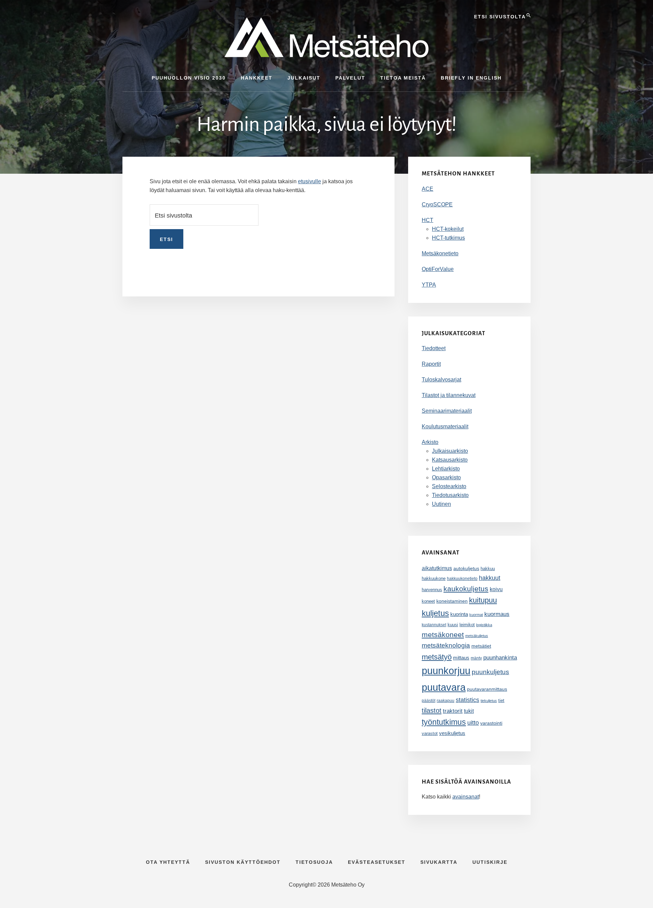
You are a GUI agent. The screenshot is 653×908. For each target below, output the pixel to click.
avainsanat (465, 797)
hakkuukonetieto (462, 578)
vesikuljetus (452, 733)
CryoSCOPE (437, 204)
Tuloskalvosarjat (441, 379)
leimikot (467, 624)
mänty (476, 658)
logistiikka (484, 625)
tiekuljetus (489, 701)
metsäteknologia (446, 645)
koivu (496, 589)
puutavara (444, 687)
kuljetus (435, 613)
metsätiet (481, 646)
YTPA (429, 285)
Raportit (431, 364)
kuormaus (496, 614)
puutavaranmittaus (487, 689)
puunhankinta (500, 657)
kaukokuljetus (465, 589)
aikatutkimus (437, 568)
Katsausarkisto (450, 460)
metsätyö (437, 657)
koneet (428, 601)
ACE (427, 189)
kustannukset (434, 624)
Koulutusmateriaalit (445, 426)
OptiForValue (438, 269)
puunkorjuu (446, 670)
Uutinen (441, 504)
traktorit (453, 710)
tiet (501, 700)
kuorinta (459, 614)
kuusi (453, 624)
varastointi (491, 723)
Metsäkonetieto (440, 253)
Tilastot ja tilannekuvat (448, 395)
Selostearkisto (449, 486)
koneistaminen (452, 601)
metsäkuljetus (476, 636)
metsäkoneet (443, 634)
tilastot (431, 710)
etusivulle (309, 181)
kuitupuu (483, 600)
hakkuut (489, 577)
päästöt (428, 700)
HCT (427, 220)
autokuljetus (466, 568)
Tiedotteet (434, 348)
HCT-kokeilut (448, 229)
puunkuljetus (490, 671)
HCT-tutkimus (448, 238)
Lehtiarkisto (446, 469)
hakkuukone (434, 578)
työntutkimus (444, 722)
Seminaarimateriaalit (447, 411)
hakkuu (488, 568)
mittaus (461, 658)
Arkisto (430, 442)
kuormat (476, 615)
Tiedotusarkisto (450, 495)
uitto (473, 722)
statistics (467, 700)
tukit (469, 711)
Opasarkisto (446, 477)
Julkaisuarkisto (450, 451)
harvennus (432, 589)
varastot (430, 733)
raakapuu (445, 700)
